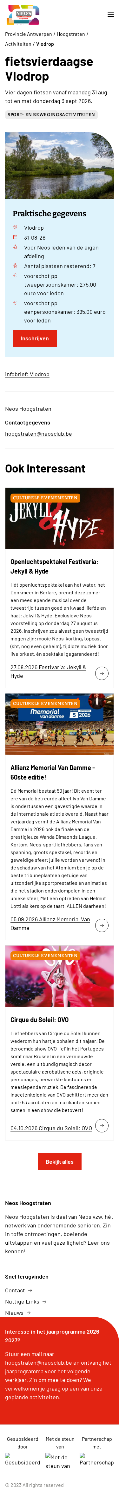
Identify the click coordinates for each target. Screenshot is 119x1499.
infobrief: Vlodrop (27, 373)
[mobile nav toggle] (108, 15)
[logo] (23, 15)
